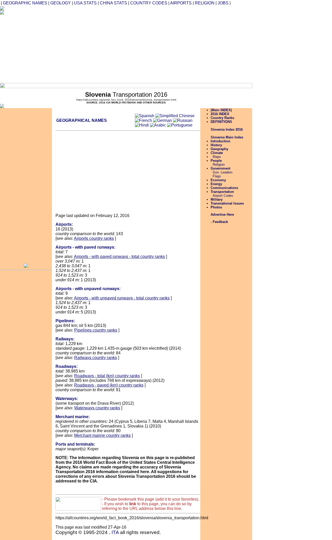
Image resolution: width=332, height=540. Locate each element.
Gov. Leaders (223, 172)
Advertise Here (222, 214)
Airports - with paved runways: (85, 247)
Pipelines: (65, 321)
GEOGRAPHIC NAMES (25, 3)
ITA (115, 532)
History (216, 145)
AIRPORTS (181, 3)
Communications (224, 188)
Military (217, 199)
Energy (216, 184)
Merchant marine (72, 417)
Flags (217, 176)
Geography (219, 149)
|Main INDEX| (221, 110)
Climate (217, 153)
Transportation (222, 192)
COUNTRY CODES (148, 3)
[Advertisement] (157, 46)
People (216, 161)
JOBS (223, 3)
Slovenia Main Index (227, 137)
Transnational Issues (227, 203)
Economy (218, 180)
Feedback (220, 222)
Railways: (65, 339)
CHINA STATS (113, 3)
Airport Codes (223, 196)
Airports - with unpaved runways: (88, 288)
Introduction (220, 141)
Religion (219, 164)
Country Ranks (222, 118)
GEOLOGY (60, 3)
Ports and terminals (75, 444)
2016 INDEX (220, 114)
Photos (216, 207)
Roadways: (67, 366)
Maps (217, 157)
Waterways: (67, 398)
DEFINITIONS (221, 122)
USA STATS (85, 3)
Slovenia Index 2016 (227, 129)
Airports (64, 224)
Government (220, 168)
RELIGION (205, 3)
